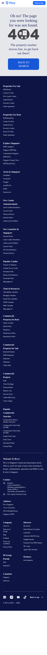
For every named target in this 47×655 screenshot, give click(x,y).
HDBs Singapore (9, 160)
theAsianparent (29, 598)
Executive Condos (9, 112)
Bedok (5, 207)
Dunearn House (8, 239)
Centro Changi (8, 433)
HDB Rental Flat (8, 131)
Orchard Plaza (8, 479)
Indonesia (6, 625)
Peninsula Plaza (8, 418)
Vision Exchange (8, 415)
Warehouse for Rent (10, 363)
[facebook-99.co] (4, 641)
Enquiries (10, 519)
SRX (4, 606)
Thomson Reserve (9, 235)
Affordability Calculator (11, 321)
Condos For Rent (8, 134)
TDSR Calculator (9, 331)
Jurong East (7, 197)
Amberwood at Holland (11, 242)
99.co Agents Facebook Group (17, 531)
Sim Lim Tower (8, 425)
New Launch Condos (10, 105)
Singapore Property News (11, 174)
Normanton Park (8, 296)
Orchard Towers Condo (11, 293)
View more (7, 307)
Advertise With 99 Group (32, 573)
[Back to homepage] (10, 4)
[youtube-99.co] (18, 641)
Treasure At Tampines (10, 289)
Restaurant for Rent (9, 367)
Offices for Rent (8, 353)
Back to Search (23, 68)
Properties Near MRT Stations (34, 580)
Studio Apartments (9, 115)
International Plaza (9, 476)
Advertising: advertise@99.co (17, 528)
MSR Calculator (8, 335)
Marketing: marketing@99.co (17, 524)
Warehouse (7, 393)
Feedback (6, 576)
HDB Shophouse (9, 386)
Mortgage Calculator (10, 324)
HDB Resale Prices (9, 178)
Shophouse (7, 360)
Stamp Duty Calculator (11, 328)
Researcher (27, 563)
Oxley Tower (7, 472)
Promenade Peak (9, 303)
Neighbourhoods (29, 577)
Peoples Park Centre (10, 469)
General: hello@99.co (14, 521)
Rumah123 (7, 610)
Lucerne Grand (8, 232)
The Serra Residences (10, 274)
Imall (5, 411)
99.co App (27, 584)
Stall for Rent (7, 356)
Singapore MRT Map (10, 164)
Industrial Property (9, 382)
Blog (4, 572)
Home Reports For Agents (32, 566)
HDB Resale (7, 98)
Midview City (7, 422)
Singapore (6, 621)
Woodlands (7, 193)
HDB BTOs (7, 171)
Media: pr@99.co (13, 526)
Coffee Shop (7, 396)
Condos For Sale (8, 101)
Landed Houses (8, 108)
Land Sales (27, 570)
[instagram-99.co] (11, 641)
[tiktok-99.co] (25, 641)
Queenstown (7, 211)
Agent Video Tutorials (31, 587)
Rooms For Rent (8, 145)
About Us (6, 563)
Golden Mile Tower (9, 429)
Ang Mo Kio (7, 204)
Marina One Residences (11, 300)
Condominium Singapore (12, 167)
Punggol (6, 200)
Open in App (39, 4)
